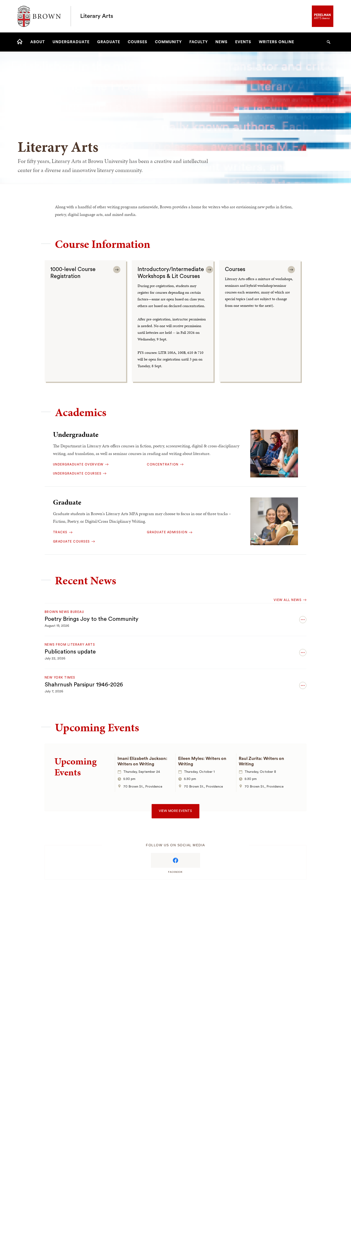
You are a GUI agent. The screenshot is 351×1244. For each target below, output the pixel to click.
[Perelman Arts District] (322, 16)
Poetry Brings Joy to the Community (91, 619)
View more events (175, 811)
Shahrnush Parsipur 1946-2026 (84, 685)
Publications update (70, 652)
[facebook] (175, 860)
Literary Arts (96, 16)
